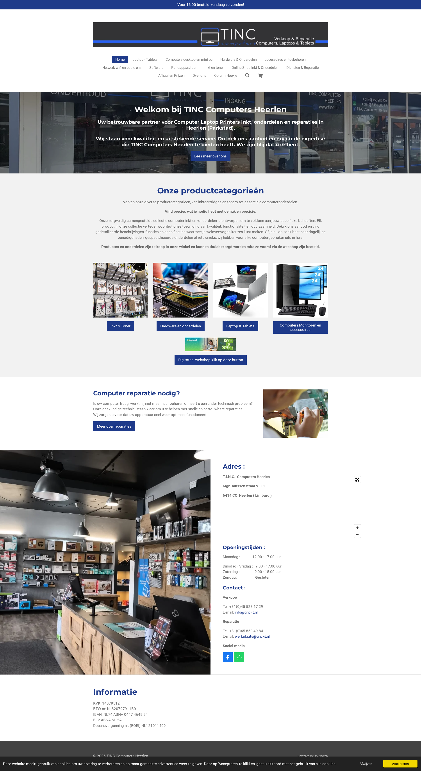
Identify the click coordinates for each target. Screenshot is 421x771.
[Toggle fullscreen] (357, 479)
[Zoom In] (357, 528)
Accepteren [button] (400, 764)
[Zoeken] (247, 75)
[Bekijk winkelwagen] (260, 75)
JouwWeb (321, 756)
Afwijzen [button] (366, 764)
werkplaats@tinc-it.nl (252, 636)
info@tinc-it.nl (246, 612)
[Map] (329, 507)
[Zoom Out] (357, 534)
